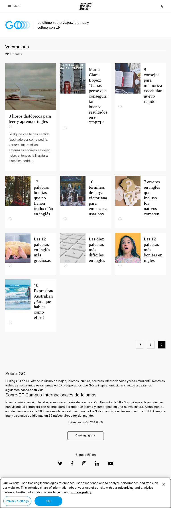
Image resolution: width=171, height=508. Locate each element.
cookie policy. (81, 492)
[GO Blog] (17, 25)
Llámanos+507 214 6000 (85, 422)
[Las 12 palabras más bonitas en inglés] (140, 254)
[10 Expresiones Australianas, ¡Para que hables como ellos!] (30, 305)
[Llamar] (162, 6)
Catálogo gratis (85, 435)
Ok (48, 501)
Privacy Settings (17, 501)
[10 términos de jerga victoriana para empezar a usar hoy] (85, 202)
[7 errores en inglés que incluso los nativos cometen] (140, 202)
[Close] (164, 484)
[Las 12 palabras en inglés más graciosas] (30, 254)
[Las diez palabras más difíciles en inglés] (85, 254)
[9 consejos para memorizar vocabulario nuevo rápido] (140, 117)
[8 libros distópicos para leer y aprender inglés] (30, 117)
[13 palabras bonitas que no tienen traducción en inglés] (30, 202)
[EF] (85, 6)
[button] (15, 6)
